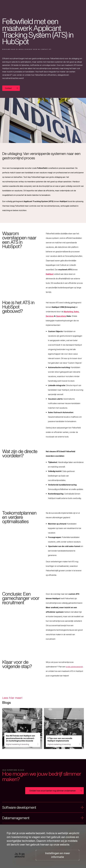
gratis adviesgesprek (74, 666)
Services (50, 316)
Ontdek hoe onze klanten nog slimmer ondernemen (52, 790)
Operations (61, 316)
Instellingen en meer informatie (57, 855)
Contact (8, 88)
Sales (76, 311)
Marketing (68, 311)
